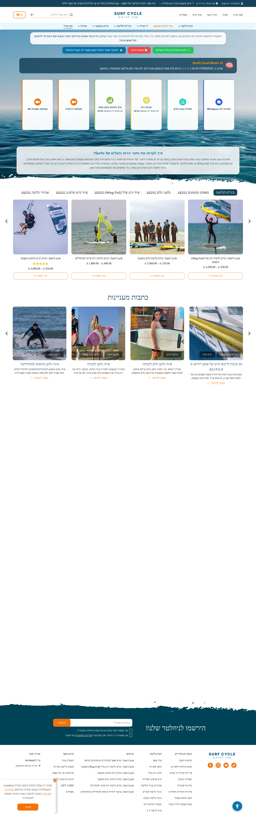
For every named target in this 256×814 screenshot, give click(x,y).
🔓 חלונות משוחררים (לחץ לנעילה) (173, 50)
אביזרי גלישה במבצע (35, 192)
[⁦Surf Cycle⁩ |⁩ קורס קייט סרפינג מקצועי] (40, 227)
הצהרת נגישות (185, 779)
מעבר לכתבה (218, 383)
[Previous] (250, 221)
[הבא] (7, 333)
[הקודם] (249, 333)
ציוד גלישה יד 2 (154, 810)
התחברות (235, 3)
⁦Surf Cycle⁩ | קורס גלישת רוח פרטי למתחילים (99, 258)
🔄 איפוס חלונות (139, 50)
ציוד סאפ (157, 760)
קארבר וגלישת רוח (153, 804)
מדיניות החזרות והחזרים (180, 792)
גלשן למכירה (155, 766)
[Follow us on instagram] (218, 765)
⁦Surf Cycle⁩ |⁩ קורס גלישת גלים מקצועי (157, 258)
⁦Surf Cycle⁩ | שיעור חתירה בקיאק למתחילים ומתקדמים (107, 792)
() (21, 14)
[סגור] (55, 780)
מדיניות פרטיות (184, 785)
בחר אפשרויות (215, 276)
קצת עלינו (238, 15)
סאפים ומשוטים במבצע (193, 192)
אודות (84, 26)
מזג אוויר (67, 26)
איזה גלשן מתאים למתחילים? (39, 364)
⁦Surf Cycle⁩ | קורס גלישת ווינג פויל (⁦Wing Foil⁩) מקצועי (107, 766)
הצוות (225, 15)
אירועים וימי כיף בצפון (63, 773)
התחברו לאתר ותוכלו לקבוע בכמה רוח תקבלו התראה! (94, 50)
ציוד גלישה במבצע (163, 26)
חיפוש (32, 14)
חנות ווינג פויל (155, 773)
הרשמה (225, 3)
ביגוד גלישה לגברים (152, 792)
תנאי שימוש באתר (183, 798)
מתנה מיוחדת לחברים (181, 766)
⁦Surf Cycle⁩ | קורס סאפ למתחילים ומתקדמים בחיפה (109, 760)
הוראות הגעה (185, 760)
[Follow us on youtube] (226, 765)
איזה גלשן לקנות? (98, 364)
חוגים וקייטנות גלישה (63, 779)
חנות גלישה (187, 26)
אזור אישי (196, 15)
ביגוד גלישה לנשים (152, 798)
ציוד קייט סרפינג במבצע (72, 192)
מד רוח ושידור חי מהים (181, 773)
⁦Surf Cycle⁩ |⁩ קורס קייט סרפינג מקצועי (41, 258)
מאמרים (183, 15)
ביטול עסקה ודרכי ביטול (180, 804)
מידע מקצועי (101, 26)
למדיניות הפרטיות (83, 735)
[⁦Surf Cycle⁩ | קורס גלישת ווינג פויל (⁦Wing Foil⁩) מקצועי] (215, 227)
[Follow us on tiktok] (233, 765)
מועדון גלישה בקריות (63, 766)
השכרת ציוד (68, 760)
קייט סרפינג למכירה (152, 779)
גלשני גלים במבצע (159, 192)
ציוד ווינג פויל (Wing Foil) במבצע (117, 192)
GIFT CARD (67, 785)
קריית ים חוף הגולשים (26, 766)
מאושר (28, 807)
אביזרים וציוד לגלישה (151, 785)
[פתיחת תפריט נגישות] (237, 806)
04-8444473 (31, 760)
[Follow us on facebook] (210, 765)
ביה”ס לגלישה (124, 26)
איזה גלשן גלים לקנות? (157, 364)
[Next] (6, 221)
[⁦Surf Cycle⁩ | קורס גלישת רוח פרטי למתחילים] (98, 227)
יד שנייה (143, 26)
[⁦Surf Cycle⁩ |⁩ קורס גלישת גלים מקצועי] (157, 227)
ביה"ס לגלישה (225, 192)
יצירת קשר (212, 15)
